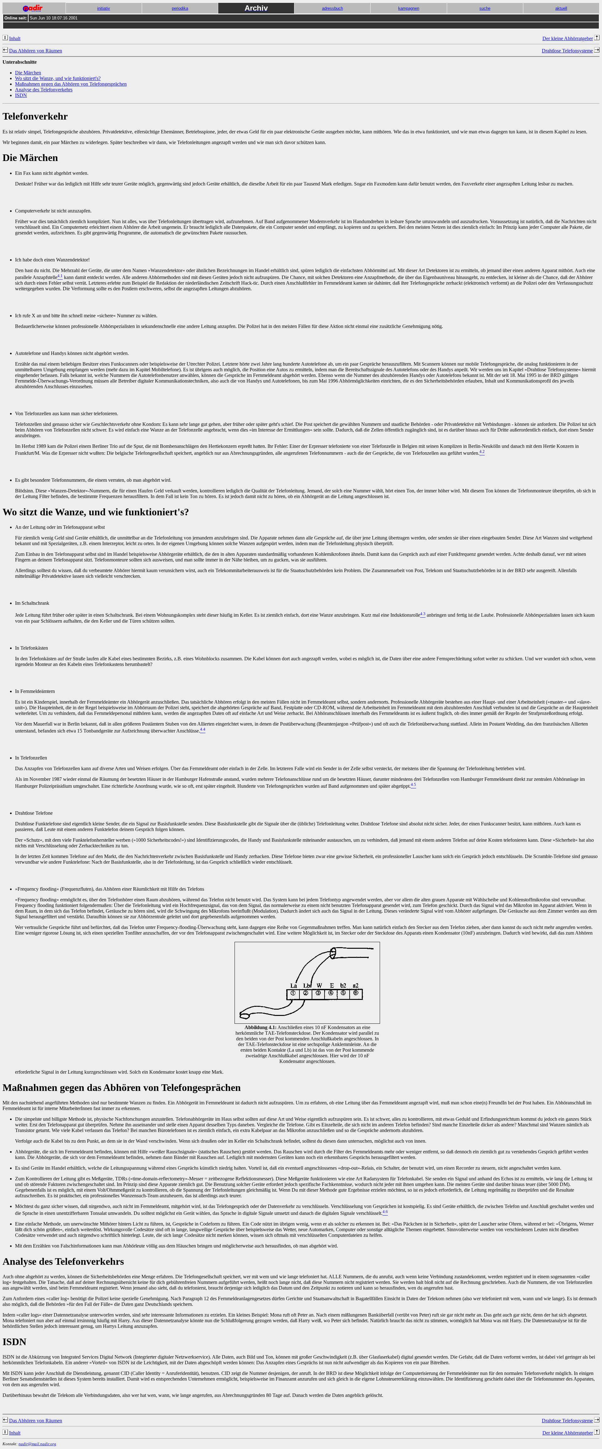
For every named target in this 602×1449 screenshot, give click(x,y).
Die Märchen (28, 72)
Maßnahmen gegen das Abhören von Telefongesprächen (71, 84)
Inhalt (14, 38)
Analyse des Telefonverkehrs (43, 89)
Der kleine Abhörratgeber (567, 38)
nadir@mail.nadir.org (37, 1443)
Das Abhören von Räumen (35, 50)
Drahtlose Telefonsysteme (567, 50)
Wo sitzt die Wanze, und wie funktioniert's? (58, 78)
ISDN (21, 95)
